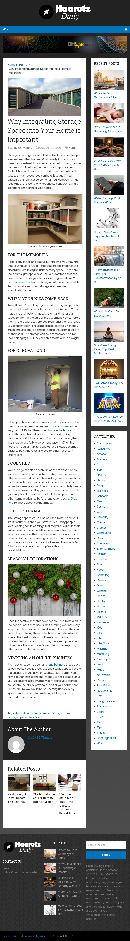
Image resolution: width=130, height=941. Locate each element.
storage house (58, 426)
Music (100, 669)
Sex (99, 696)
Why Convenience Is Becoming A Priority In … (69, 868)
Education (103, 543)
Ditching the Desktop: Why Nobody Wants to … (70, 882)
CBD (100, 511)
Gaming (102, 590)
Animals (102, 459)
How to (101, 611)
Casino (101, 506)
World (100, 743)
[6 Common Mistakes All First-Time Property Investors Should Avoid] (69, 782)
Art (99, 464)
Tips (99, 727)
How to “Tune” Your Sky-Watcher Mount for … (70, 909)
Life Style (103, 643)
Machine (102, 648)
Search (106, 854)
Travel (101, 732)
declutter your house (26, 282)
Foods (101, 569)
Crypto (101, 538)
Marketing (103, 654)
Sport (100, 711)
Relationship (104, 690)
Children (102, 522)
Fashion (101, 554)
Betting (101, 480)
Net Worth (103, 675)
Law (99, 632)
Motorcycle (104, 659)
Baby (100, 469)
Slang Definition (106, 701)
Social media (105, 706)
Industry (102, 617)
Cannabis (102, 496)
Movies (101, 664)
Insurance (103, 622)
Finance (102, 559)
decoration (22, 713)
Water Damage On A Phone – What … (70, 893)
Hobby (101, 601)
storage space (17, 717)
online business (55, 664)
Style (100, 717)
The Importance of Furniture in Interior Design (44, 798)
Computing (104, 532)
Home (73, 147)
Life (99, 638)
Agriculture (104, 448)
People (101, 680)
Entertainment (106, 548)
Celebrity (102, 517)
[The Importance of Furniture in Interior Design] (44, 782)
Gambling (103, 575)
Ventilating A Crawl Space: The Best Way (17, 798)
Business (102, 490)
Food (100, 564)
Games (101, 580)
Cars (99, 501)
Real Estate (104, 685)
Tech (100, 722)
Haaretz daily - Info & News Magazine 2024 (27, 936)
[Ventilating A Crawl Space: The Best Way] (19, 782)
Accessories (104, 443)
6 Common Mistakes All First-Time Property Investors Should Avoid (67, 803)
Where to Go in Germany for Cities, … (67, 854)
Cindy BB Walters (21, 147)
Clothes (102, 527)
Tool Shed (35, 717)
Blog (100, 485)
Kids (99, 627)
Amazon (102, 454)
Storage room (61, 713)
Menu (6, 29)
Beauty (101, 475)
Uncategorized (106, 738)
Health (101, 596)
